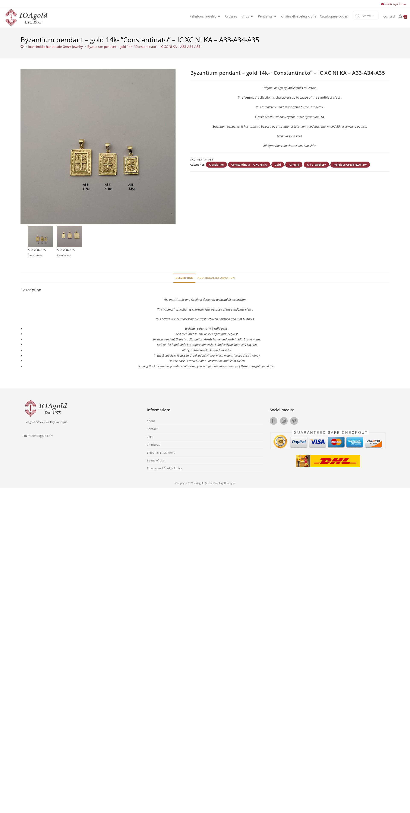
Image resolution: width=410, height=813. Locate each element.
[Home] (22, 46)
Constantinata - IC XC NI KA (249, 164)
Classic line (216, 164)
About (151, 421)
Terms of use (155, 460)
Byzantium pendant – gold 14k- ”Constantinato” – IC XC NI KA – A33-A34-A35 (143, 46)
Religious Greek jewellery (350, 164)
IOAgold (293, 164)
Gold (278, 164)
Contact (152, 429)
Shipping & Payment (161, 452)
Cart (149, 437)
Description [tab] (184, 278)
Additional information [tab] (216, 278)
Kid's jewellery (316, 164)
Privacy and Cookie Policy (164, 468)
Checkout (153, 445)
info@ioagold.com (395, 4)
